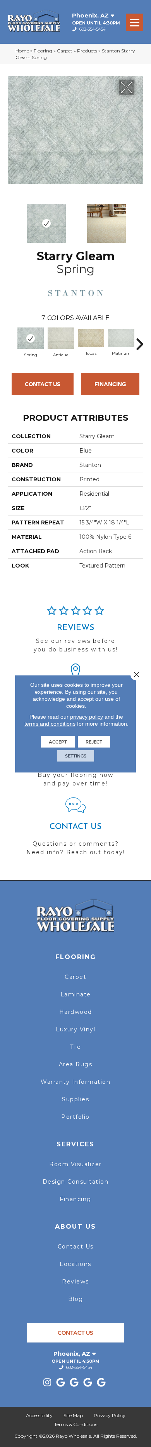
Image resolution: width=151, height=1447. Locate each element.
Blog (75, 1299)
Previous (11, 219)
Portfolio (75, 1116)
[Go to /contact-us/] (75, 830)
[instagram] (47, 1383)
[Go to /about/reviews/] (75, 633)
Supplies (75, 1099)
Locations (75, 1264)
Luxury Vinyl (75, 1029)
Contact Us (42, 384)
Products (87, 51)
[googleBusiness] (61, 1383)
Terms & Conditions (75, 1424)
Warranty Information (75, 1081)
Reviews (75, 1281)
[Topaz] (91, 338)
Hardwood (75, 1011)
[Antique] (61, 338)
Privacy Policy (109, 1415)
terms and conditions (50, 723)
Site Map (73, 1415)
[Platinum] (121, 338)
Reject (94, 741)
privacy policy (86, 716)
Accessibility (39, 1415)
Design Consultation (76, 1181)
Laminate (75, 994)
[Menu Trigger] (134, 22)
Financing (110, 384)
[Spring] (30, 338)
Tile (75, 1046)
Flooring (43, 51)
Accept (58, 741)
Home (22, 51)
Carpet (64, 51)
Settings (75, 755)
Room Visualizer (75, 1164)
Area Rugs (76, 1064)
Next (139, 219)
